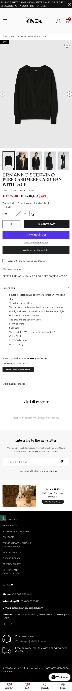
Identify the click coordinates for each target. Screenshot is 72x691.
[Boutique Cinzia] (34, 20)
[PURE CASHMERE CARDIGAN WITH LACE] (36, 94)
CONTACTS (8, 537)
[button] (2, 94)
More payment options (36, 242)
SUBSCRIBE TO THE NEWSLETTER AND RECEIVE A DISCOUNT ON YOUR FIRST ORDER (33, 4)
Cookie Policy (11, 558)
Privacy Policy (12, 564)
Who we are (52, 501)
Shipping (23, 203)
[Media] (66, 45)
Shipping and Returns (14, 383)
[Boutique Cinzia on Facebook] (5, 624)
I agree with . (26, 261)
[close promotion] (69, 4)
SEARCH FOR (10, 525)
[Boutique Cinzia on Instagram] (11, 624)
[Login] (58, 21)
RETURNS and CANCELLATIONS (12, 572)
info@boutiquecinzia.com (27, 607)
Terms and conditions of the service (17, 545)
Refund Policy (12, 552)
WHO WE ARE (10, 519)
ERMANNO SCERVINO (29, 174)
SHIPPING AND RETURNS (16, 531)
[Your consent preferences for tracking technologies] (3, 518)
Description (9, 287)
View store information (18, 369)
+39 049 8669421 (22, 594)
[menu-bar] (7, 20)
